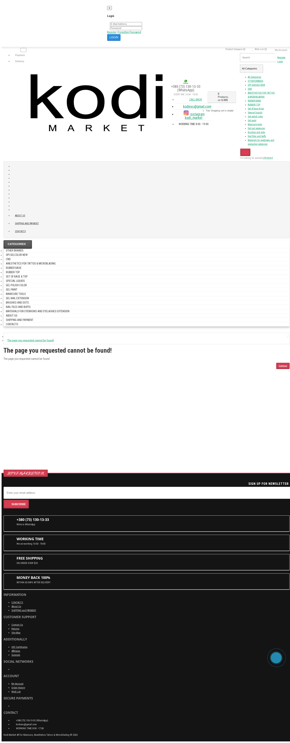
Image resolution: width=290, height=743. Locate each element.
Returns (15, 628)
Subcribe (18, 504)
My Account (17, 683)
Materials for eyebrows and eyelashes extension (37, 311)
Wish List (16, 691)
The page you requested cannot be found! (30, 340)
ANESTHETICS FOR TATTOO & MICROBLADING (31, 263)
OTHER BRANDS (255, 81)
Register (111, 32)
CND (250, 89)
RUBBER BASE (254, 100)
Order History (18, 687)
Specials (15, 654)
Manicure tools (255, 124)
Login (280, 61)
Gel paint (252, 120)
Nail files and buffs (257, 136)
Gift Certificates (19, 647)
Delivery (19, 61)
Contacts (20, 231)
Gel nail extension (256, 128)
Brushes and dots (256, 132)
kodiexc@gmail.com (197, 106)
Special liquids (255, 112)
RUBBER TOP (254, 104)
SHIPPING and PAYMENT (27, 223)
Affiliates (15, 651)
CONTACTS (17, 602)
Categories (17, 244)
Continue (283, 365)
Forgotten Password (129, 32)
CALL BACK (195, 99)
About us (20, 215)
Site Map (16, 632)
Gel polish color (255, 116)
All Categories (254, 77)
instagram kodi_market (195, 116)
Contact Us (17, 624)
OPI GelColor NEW (256, 85)
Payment (20, 55)
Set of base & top (256, 108)
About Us (16, 606)
